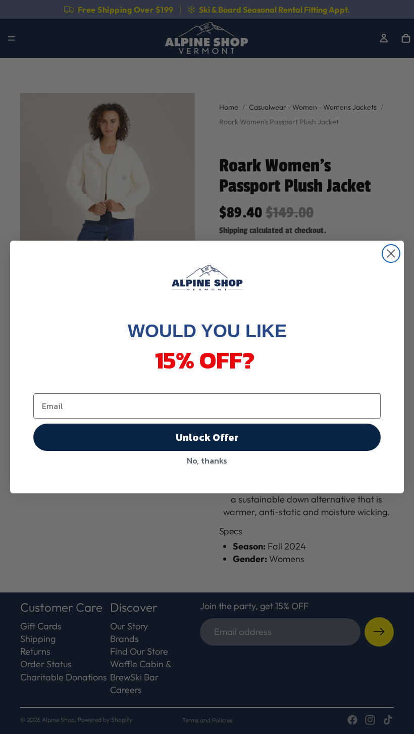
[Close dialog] (391, 253)
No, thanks (207, 460)
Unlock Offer (207, 437)
